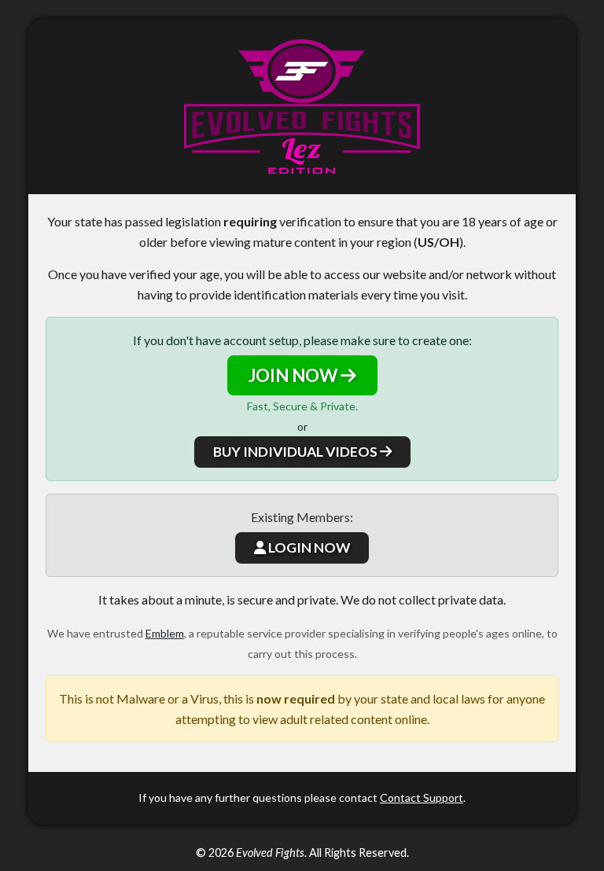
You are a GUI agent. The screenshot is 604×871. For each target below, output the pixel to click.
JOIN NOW (295, 375)
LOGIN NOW (308, 547)
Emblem (164, 633)
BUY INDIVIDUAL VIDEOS (296, 451)
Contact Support (421, 797)
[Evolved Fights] (302, 106)
